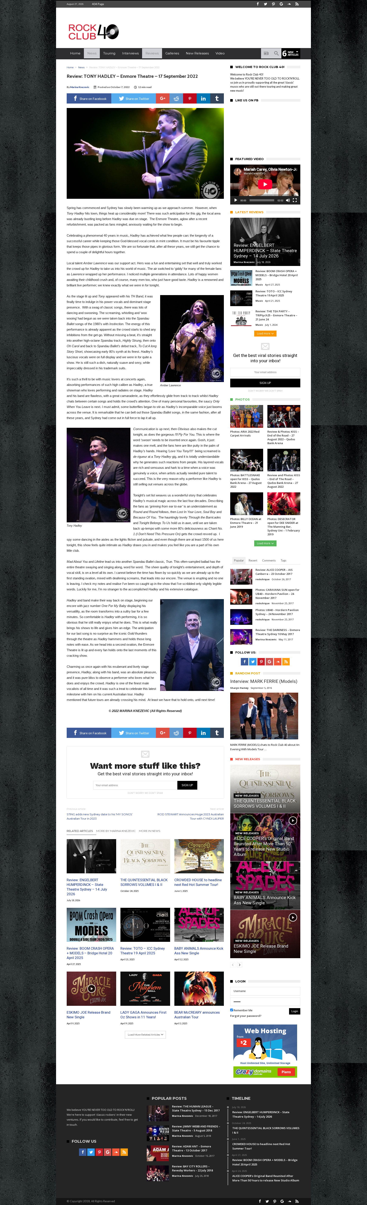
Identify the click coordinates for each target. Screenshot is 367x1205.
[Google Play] (281, 4)
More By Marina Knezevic (116, 831)
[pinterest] (190, 98)
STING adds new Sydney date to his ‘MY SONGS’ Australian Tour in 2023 (100, 813)
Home (70, 67)
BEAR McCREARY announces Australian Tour (197, 1014)
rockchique (262, 579)
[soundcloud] (289, 4)
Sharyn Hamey (239, 687)
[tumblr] (217, 98)
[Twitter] (265, 4)
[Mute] (288, 200)
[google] (162, 98)
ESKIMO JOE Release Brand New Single (88, 1014)
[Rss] (297, 4)
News (81, 67)
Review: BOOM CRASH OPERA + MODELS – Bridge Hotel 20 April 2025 (90, 953)
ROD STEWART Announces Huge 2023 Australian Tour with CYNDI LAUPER (191, 813)
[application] (265, 185)
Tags (283, 560)
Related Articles (80, 831)
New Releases (247, 795)
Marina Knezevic (79, 87)
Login (294, 1011)
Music (259, 284)
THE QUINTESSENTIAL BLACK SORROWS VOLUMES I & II (144, 882)
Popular (239, 560)
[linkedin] (203, 98)
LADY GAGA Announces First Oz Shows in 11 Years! (143, 1014)
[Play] (236, 200)
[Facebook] (257, 4)
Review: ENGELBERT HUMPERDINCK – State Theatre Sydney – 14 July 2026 (87, 887)
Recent (253, 560)
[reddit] (176, 98)
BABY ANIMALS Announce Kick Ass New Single (198, 950)
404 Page (98, 4)
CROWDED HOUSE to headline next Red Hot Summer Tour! (198, 882)
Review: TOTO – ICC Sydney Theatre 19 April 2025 (142, 950)
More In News (149, 831)
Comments (269, 560)
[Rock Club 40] (93, 22)
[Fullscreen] (295, 200)
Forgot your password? (245, 1016)
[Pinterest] (273, 4)
